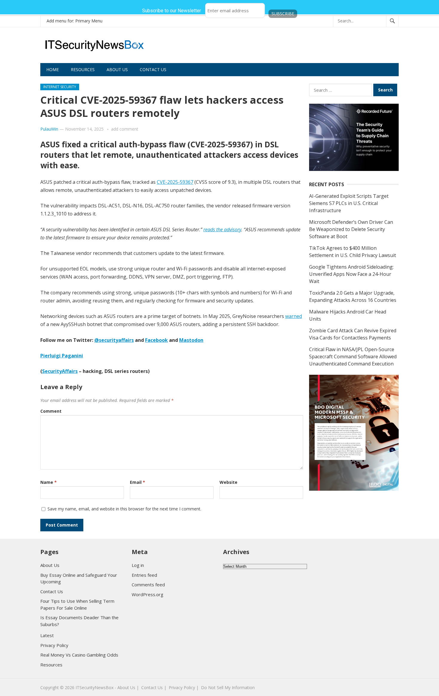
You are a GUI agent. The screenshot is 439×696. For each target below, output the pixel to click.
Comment (51, 411)
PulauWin (49, 129)
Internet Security (59, 86)
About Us (117, 69)
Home (52, 69)
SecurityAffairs (60, 371)
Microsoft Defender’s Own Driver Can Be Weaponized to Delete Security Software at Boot (351, 229)
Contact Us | (153, 687)
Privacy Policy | (184, 687)
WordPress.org (147, 594)
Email (137, 482)
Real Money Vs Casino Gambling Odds (79, 655)
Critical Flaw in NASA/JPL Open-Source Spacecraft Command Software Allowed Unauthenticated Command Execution (353, 356)
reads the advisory (222, 229)
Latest (47, 635)
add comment (124, 129)
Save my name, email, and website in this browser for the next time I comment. (124, 509)
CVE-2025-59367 (175, 182)
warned (293, 316)
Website (228, 482)
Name (48, 482)
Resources (83, 69)
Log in (138, 565)
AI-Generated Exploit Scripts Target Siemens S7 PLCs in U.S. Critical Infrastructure (349, 203)
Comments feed (148, 585)
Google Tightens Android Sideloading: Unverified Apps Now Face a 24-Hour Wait (351, 274)
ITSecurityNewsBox (94, 687)
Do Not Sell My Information (228, 687)
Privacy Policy (54, 645)
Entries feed (144, 575)
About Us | (128, 687)
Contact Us (153, 69)
